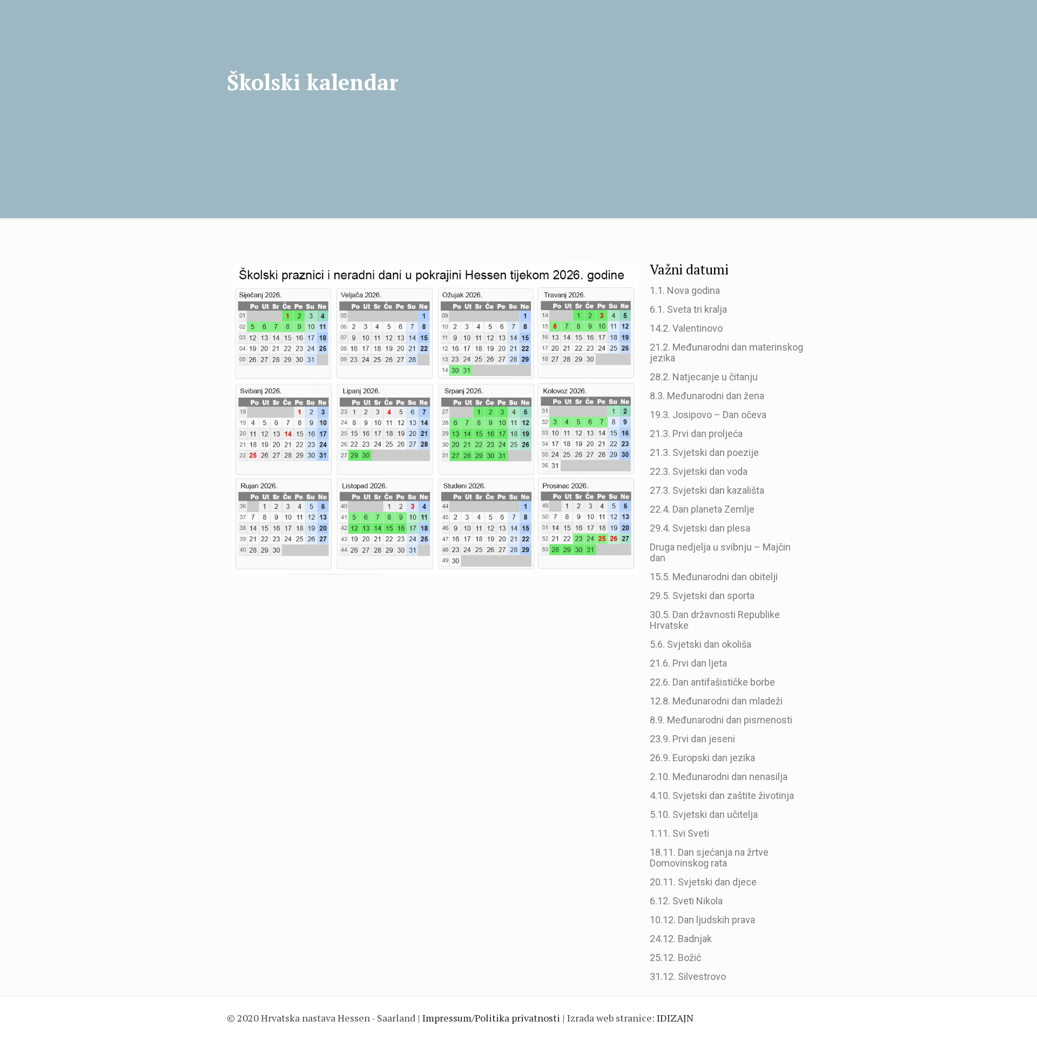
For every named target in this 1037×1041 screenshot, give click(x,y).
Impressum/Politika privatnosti (491, 1017)
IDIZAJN (675, 1017)
